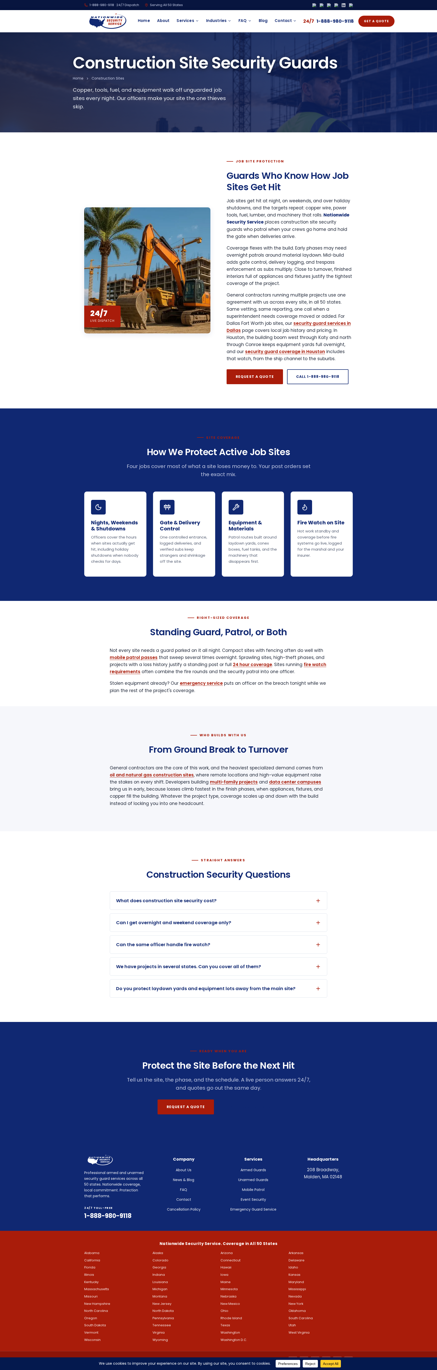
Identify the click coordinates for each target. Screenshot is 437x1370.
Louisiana (160, 1282)
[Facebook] (314, 5)
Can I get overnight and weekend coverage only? (173, 922)
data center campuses (295, 782)
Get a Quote (376, 21)
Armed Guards (253, 1169)
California (92, 1260)
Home (144, 20)
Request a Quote (255, 376)
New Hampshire (97, 1304)
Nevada (295, 1296)
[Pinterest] (351, 5)
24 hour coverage (252, 665)
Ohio (224, 1311)
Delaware (296, 1260)
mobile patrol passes (134, 657)
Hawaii (226, 1267)
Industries (216, 20)
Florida (89, 1267)
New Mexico (230, 1304)
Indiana (158, 1275)
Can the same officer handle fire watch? (163, 944)
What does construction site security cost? (166, 900)
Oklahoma (297, 1311)
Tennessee (161, 1325)
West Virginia (299, 1332)
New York (296, 1304)
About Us (183, 1169)
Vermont (91, 1332)
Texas (225, 1325)
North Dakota (163, 1311)
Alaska (157, 1253)
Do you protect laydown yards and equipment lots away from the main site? (205, 988)
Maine (226, 1282)
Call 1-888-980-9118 (317, 376)
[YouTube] (336, 5)
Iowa (224, 1275)
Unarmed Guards (253, 1179)
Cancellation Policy (184, 1209)
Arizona (227, 1253)
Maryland (296, 1282)
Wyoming (160, 1340)
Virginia (158, 1332)
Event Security (253, 1199)
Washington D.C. (234, 1340)
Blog (263, 20)
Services (185, 20)
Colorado (160, 1260)
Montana (159, 1296)
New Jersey (161, 1304)
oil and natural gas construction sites (152, 775)
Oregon (90, 1318)
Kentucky (91, 1282)
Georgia (159, 1267)
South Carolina (301, 1318)
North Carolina (96, 1311)
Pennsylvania (163, 1318)
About (163, 20)
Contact (283, 20)
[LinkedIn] (343, 5)
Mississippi (297, 1289)
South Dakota (95, 1325)
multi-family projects (234, 782)
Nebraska (228, 1296)
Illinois (89, 1275)
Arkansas (296, 1253)
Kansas (294, 1275)
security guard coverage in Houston (285, 352)
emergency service (201, 683)
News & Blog (183, 1179)
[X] (329, 5)
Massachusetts (96, 1289)
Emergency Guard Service (253, 1209)
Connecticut (231, 1260)
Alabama (91, 1253)
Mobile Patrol (253, 1189)
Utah (292, 1325)
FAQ (242, 20)
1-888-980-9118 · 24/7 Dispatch (114, 5)
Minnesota (229, 1289)
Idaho (293, 1267)
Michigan (159, 1289)
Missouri (91, 1296)
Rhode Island (231, 1318)
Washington (230, 1332)
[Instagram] (321, 5)
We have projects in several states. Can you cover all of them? (188, 966)
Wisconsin (92, 1340)
